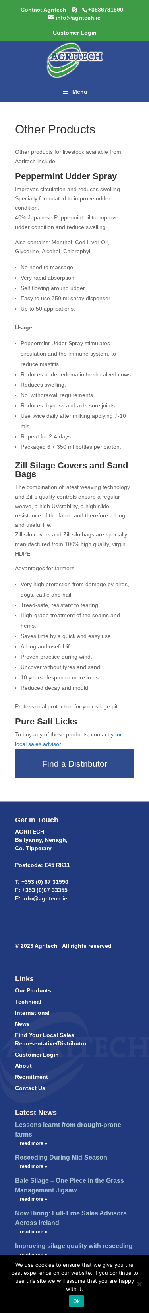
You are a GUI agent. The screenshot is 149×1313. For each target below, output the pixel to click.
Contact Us (30, 1088)
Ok (76, 1301)
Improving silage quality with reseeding (74, 1246)
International (32, 1013)
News (22, 1024)
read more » (33, 1143)
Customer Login (37, 1054)
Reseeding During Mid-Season (61, 1157)
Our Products (33, 990)
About (23, 1066)
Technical (28, 1001)
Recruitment (31, 1077)
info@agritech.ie (44, 898)
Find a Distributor (74, 763)
